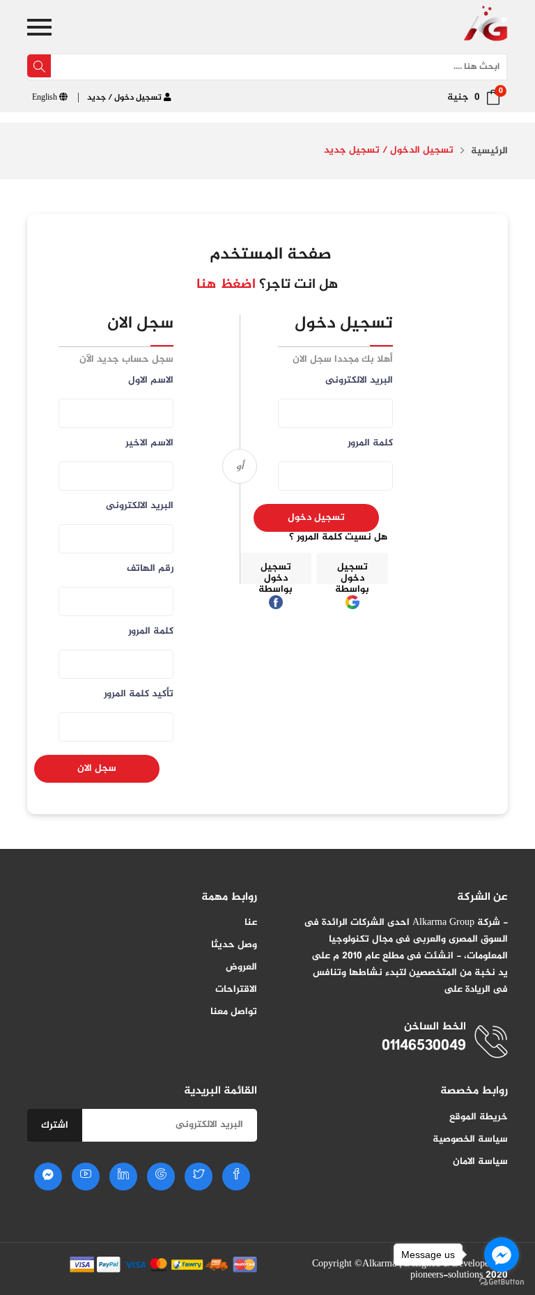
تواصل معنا (233, 1012)
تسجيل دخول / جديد (125, 98)
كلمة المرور (150, 632)
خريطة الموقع (478, 1117)
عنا (251, 922)
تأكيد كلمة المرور (138, 695)
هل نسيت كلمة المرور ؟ (338, 537)
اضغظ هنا (226, 284)
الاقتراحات (236, 989)
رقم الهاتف (150, 569)
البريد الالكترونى (139, 507)
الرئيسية (489, 151)
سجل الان (96, 768)
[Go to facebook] (501, 1254)
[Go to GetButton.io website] (501, 1281)
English (45, 98)
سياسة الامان (480, 1162)
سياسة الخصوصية (470, 1139)
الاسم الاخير (149, 444)
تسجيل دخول (316, 517)
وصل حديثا (234, 945)
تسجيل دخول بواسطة (352, 571)
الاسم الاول (150, 381)
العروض (241, 967)
